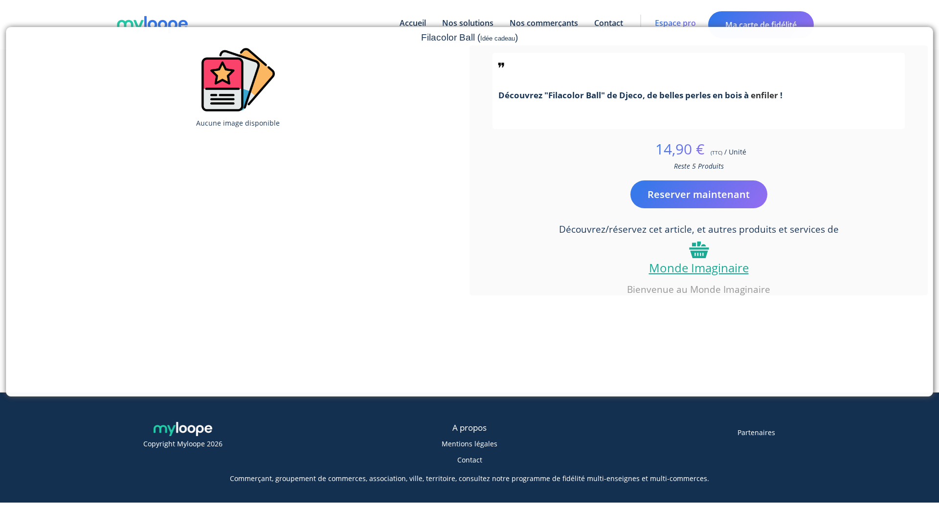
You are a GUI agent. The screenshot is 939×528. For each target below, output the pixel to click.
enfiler (764, 95)
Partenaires (756, 432)
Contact (469, 459)
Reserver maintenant (699, 194)
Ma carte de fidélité (761, 25)
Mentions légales (469, 443)
